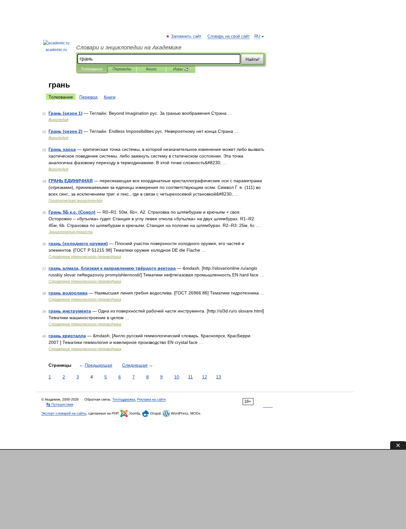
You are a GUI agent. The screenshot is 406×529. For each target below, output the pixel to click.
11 (190, 376)
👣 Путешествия (59, 404)
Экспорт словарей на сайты (63, 413)
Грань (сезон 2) (65, 131)
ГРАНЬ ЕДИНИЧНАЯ (71, 180)
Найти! (252, 59)
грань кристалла (67, 335)
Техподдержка (123, 399)
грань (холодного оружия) (78, 243)
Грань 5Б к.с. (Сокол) (72, 212)
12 (204, 376)
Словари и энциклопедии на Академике (128, 47)
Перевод (88, 97)
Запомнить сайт (186, 36)
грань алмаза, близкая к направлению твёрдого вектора (112, 268)
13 (218, 376)
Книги (151, 69)
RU (257, 36)
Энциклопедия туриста (71, 232)
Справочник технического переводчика (85, 257)
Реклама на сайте (151, 399)
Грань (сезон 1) (65, 113)
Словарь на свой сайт (228, 36)
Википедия (58, 120)
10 (176, 376)
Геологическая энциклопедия (75, 200)
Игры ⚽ (181, 69)
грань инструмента (70, 310)
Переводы (122, 69)
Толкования (91, 69)
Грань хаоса (62, 149)
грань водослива (68, 292)
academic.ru (56, 50)
